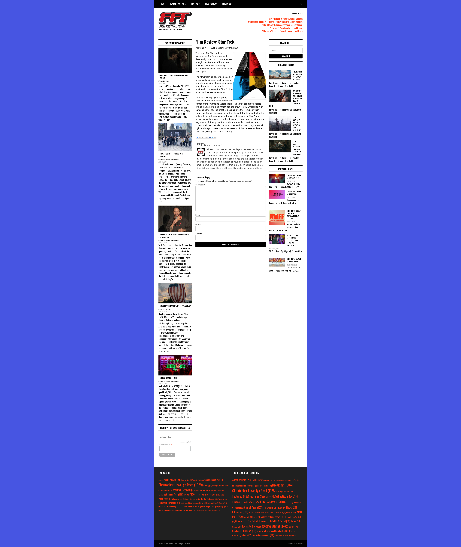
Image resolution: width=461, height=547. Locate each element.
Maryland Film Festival (276, 512)
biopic (203, 480)
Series (295, 521)
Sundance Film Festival (190, 506)
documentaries (166, 490)
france (215, 490)
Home (163, 3)
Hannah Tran (174, 494)
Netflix (205, 498)
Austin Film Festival (287, 480)
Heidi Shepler (269, 507)
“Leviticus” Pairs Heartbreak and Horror (286, 28)
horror (189, 494)
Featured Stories (178, 3)
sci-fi (205, 503)
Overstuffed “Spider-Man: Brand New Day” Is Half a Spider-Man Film (275, 21)
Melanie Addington (252, 517)
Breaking (282, 484)
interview (206, 494)
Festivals (196, 3)
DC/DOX (279, 491)
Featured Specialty (263, 496)
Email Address (165, 445)
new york (214, 499)
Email (198, 224)
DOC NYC (288, 491)
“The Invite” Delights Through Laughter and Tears (282, 31)
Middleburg (178, 499)
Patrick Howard (169, 502)
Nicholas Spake (243, 521)
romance (197, 503)
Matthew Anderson (291, 513)
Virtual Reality (279, 536)
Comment (200, 185)
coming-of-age (218, 485)
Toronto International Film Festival (176, 510)
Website (198, 234)
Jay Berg (252, 512)
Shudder (162, 507)
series (223, 503)
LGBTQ (215, 495)
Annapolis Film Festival (271, 480)
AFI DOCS (258, 480)
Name (198, 215)
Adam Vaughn (173, 479)
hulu (198, 495)
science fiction (214, 503)
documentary (182, 490)
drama (195, 490)
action (160, 480)
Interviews (227, 3)
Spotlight (278, 526)
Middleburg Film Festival (191, 499)
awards (196, 480)
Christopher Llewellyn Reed (180, 484)
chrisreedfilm (215, 479)
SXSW (205, 506)
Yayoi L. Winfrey (290, 536)
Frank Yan (290, 503)
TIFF (222, 506)
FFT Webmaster (209, 145)
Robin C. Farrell (185, 503)
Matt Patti (166, 499)
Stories (293, 526)
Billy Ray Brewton (264, 485)
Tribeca (192, 510)
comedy (207, 485)
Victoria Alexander (263, 535)
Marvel (221, 495)
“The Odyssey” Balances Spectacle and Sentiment (282, 24)
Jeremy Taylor (261, 512)
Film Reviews (211, 3)
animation (187, 480)
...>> (297, 186)
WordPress (299, 543)
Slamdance (236, 527)
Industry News (287, 507)
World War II (216, 510)
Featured (240, 496)
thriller (214, 506)
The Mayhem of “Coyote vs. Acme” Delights (285, 18)
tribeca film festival (204, 510)
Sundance (173, 506)
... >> (172, 119)
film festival (206, 490)
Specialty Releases (255, 526)
